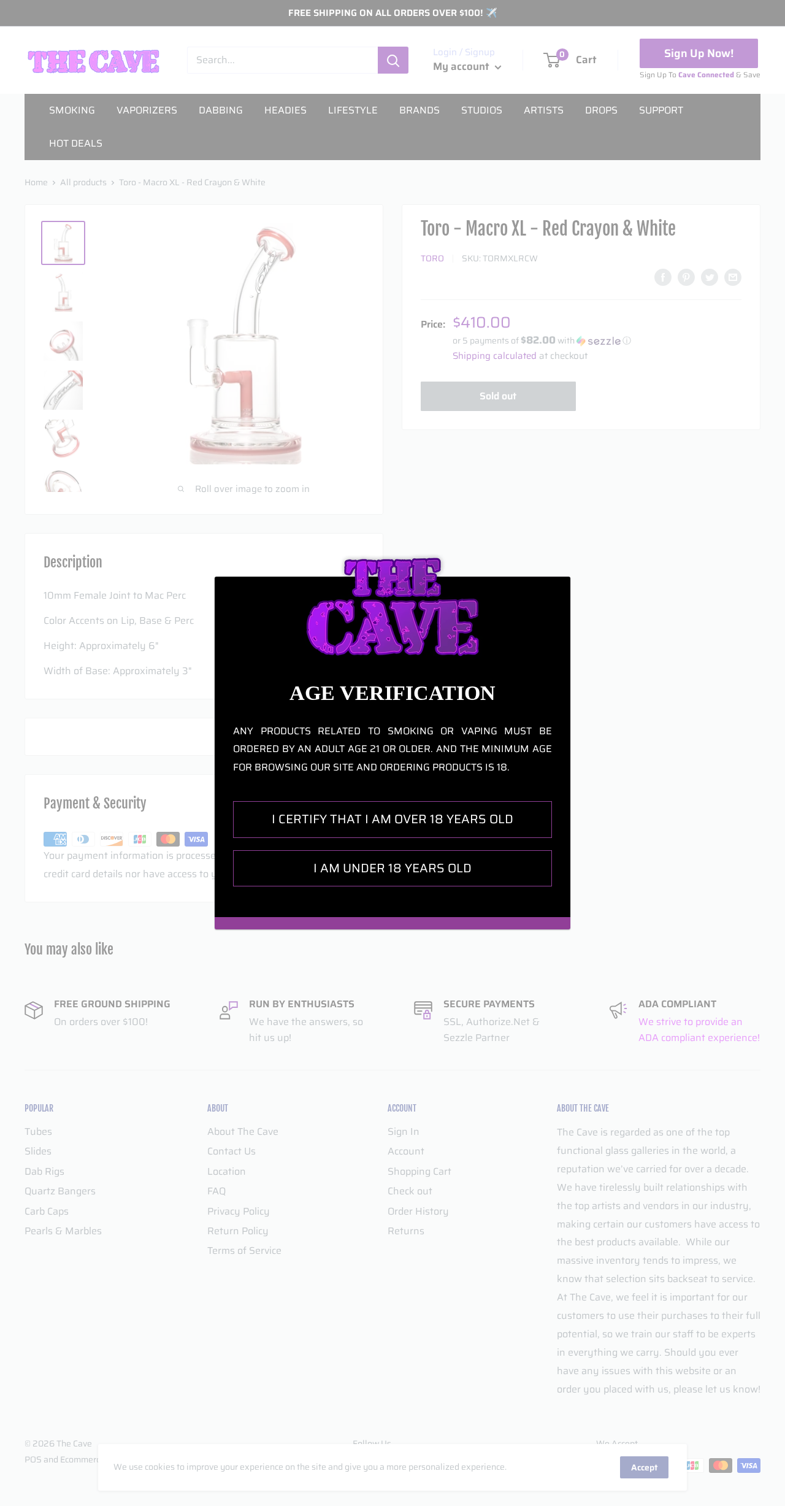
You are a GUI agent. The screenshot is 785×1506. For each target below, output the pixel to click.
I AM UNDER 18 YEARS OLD (392, 868)
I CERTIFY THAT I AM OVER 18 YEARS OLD (392, 819)
